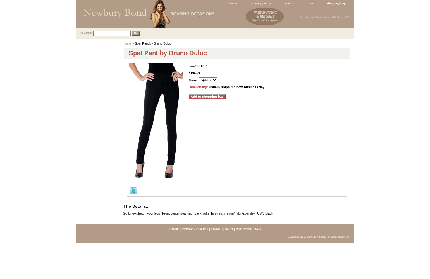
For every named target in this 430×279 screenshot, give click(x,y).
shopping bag (336, 3)
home (233, 3)
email (289, 3)
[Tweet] (133, 193)
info (310, 3)
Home (127, 43)
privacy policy (261, 3)
